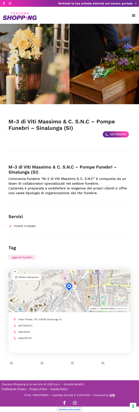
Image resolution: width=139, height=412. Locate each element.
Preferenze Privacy (14, 388)
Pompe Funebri (25, 226)
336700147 (24, 332)
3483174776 (25, 338)
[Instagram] (10, 3)
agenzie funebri (22, 257)
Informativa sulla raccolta (69, 409)
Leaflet (93, 308)
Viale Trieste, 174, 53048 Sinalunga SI (40, 319)
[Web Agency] (112, 395)
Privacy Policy (38, 388)
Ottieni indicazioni (28, 277)
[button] (133, 15)
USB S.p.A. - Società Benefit (65, 384)
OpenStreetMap (108, 308)
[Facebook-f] (4, 3)
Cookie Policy (59, 388)
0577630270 (117, 134)
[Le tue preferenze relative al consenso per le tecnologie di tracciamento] (133, 406)
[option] (35, 64)
